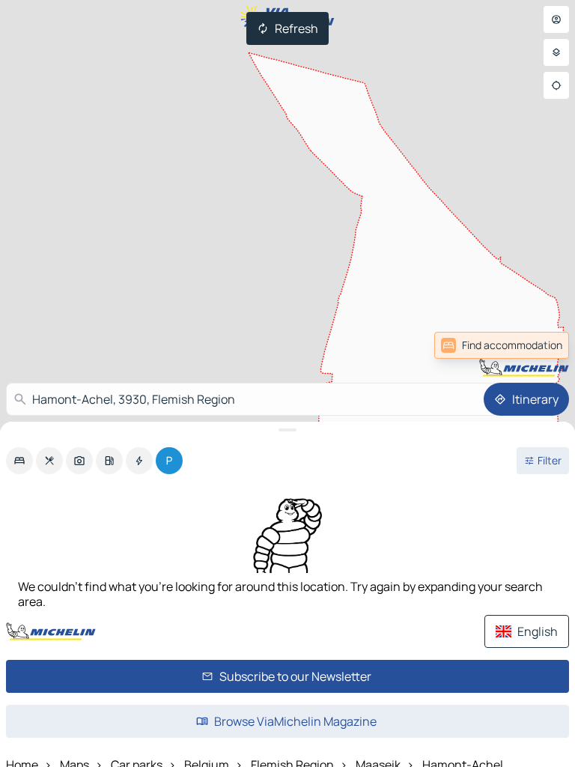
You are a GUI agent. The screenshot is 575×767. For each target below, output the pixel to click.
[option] (19, 460)
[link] (536, 345)
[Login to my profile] (556, 19)
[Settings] (556, 52)
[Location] (556, 85)
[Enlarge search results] (287, 430)
